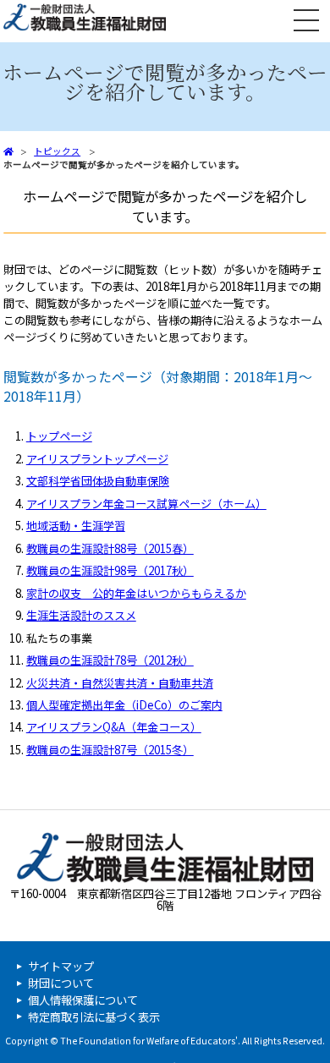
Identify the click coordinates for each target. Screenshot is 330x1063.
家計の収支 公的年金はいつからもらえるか (136, 593)
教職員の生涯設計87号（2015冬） (110, 750)
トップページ (59, 436)
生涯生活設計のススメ (81, 615)
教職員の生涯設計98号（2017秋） (110, 570)
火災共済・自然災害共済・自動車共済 (119, 683)
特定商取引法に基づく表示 (94, 1017)
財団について (61, 983)
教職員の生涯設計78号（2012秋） (110, 660)
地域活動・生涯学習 (75, 526)
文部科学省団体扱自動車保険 (97, 481)
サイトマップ (61, 966)
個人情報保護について (83, 1000)
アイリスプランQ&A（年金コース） (113, 727)
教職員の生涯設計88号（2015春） (110, 548)
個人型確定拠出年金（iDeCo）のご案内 (124, 705)
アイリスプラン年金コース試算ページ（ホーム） (146, 504)
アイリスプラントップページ (97, 459)
